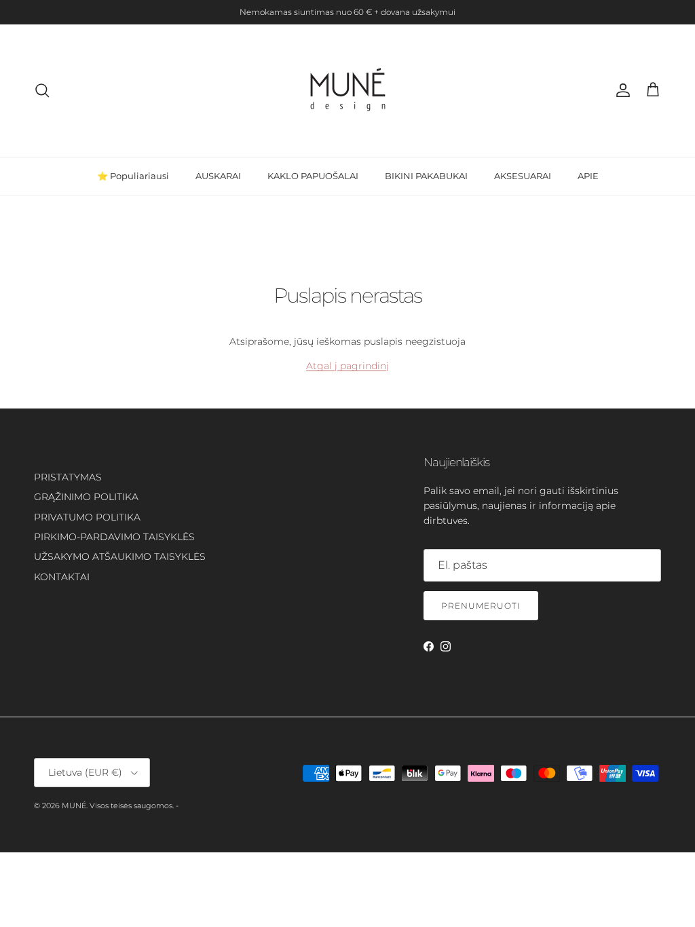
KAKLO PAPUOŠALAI (312, 175)
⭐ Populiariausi (133, 175)
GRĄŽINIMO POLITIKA (86, 497)
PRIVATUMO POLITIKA (87, 517)
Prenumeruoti (481, 606)
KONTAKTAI (62, 577)
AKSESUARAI (522, 175)
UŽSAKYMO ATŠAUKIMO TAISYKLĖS (120, 556)
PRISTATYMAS (68, 477)
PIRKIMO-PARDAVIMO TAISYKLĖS (114, 537)
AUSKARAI (218, 175)
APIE (588, 175)
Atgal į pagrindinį (347, 366)
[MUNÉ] (347, 90)
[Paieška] (42, 90)
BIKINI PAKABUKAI (426, 175)
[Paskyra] (620, 90)
